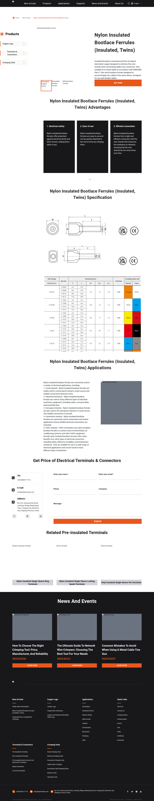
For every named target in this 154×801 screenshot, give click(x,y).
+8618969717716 (23, 480)
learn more (32, 665)
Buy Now (118, 83)
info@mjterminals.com (25, 492)
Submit (97, 521)
